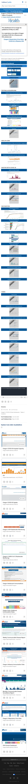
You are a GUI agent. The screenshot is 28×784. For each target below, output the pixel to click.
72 (11, 401)
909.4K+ (23, 444)
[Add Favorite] (24, 455)
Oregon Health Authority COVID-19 (12, 17)
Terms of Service (11, 769)
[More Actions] (25, 15)
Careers (11, 765)
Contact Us (16, 765)
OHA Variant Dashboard (10, 745)
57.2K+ (23, 633)
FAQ (11, 763)
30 (12, 562)
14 (12, 751)
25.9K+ (23, 471)
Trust (5, 763)
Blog (8, 763)
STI (4, 475)
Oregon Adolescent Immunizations (13, 583)
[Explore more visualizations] (22, 2)
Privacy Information (20, 769)
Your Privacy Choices (21, 774)
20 (12, 643)
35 (12, 535)
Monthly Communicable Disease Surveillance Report (12, 692)
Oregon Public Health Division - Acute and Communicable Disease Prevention (12, 531)
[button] (10, 778)
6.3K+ (23, 660)
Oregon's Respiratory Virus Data (12, 718)
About (14, 763)
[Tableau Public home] (6, 2)
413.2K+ (23, 714)
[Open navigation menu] (25, 2)
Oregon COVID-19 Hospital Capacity (13, 448)
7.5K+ (23, 579)
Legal (4, 769)
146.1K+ (23, 552)
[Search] (2, 6)
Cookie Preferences (7, 774)
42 (12, 454)
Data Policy (5, 771)
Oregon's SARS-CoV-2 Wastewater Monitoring (13, 557)
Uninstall (23, 771)
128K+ (23, 741)
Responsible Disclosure (14, 771)
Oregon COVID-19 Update (10, 502)
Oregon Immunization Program (9, 585)
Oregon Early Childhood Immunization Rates (10, 611)
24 (12, 697)
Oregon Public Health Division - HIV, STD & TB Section (12, 477)
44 (12, 724)
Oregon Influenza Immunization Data (13, 664)
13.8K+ (23, 606)
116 (12, 508)
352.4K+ (23, 525)
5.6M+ (23, 498)
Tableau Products (20, 763)
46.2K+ (23, 687)
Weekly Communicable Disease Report (14, 637)
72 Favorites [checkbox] (5, 409)
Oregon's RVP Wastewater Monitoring (14, 529)
